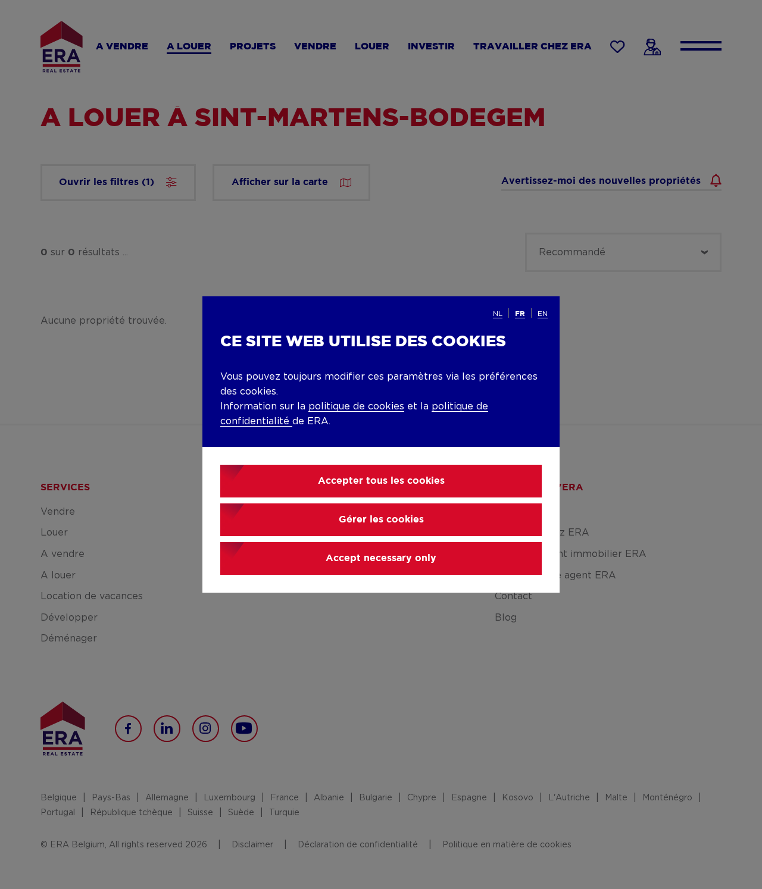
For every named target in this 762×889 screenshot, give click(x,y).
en (543, 313)
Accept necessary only (381, 558)
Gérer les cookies (381, 519)
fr (520, 314)
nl (497, 313)
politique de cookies (356, 406)
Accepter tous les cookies (381, 481)
